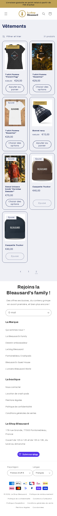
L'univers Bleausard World (18, 369)
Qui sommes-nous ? (15, 330)
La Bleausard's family (16, 336)
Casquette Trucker (41, 187)
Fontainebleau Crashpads (18, 356)
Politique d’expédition (16, 503)
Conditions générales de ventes (21, 413)
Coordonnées (38, 507)
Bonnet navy (39, 131)
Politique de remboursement (41, 494)
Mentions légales (14, 400)
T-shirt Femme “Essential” (39, 75)
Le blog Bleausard (15, 349)
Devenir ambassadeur (16, 343)
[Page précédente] (20, 271)
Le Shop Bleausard (19, 494)
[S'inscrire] (48, 312)
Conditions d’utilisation (42, 499)
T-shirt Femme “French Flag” (12, 75)
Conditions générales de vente (40, 503)
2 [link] (36, 271)
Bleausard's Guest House (18, 362)
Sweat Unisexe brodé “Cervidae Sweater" (13, 189)
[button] (6, 14)
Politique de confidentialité (19, 407)
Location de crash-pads (17, 394)
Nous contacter (13, 387)
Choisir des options (42, 88)
